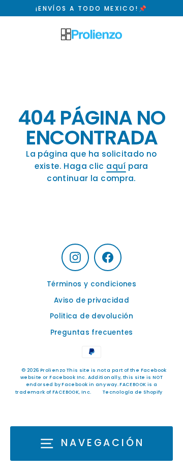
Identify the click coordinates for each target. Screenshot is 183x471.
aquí (116, 166)
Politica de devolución (91, 316)
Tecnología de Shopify (133, 392)
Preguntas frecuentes (91, 332)
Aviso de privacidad (91, 300)
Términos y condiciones (91, 284)
